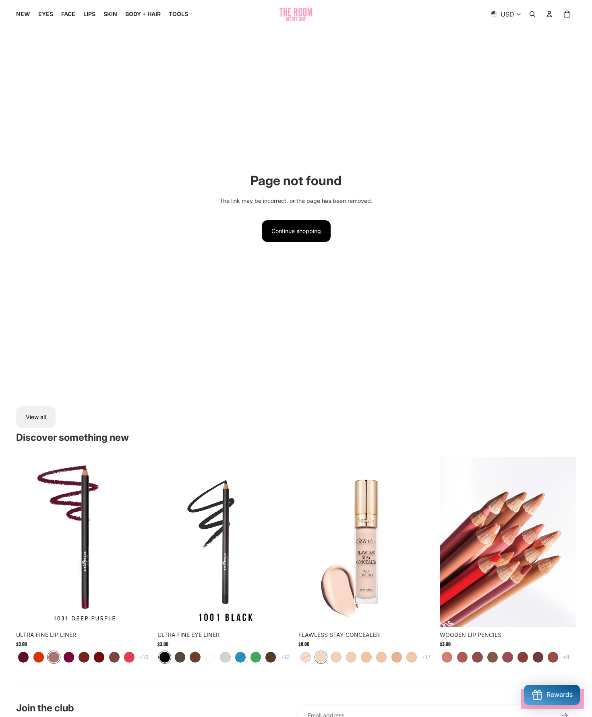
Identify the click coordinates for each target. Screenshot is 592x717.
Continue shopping (296, 230)
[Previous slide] (310, 542)
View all (36, 416)
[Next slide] (423, 542)
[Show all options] (143, 657)
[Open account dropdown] (549, 14)
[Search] (532, 14)
